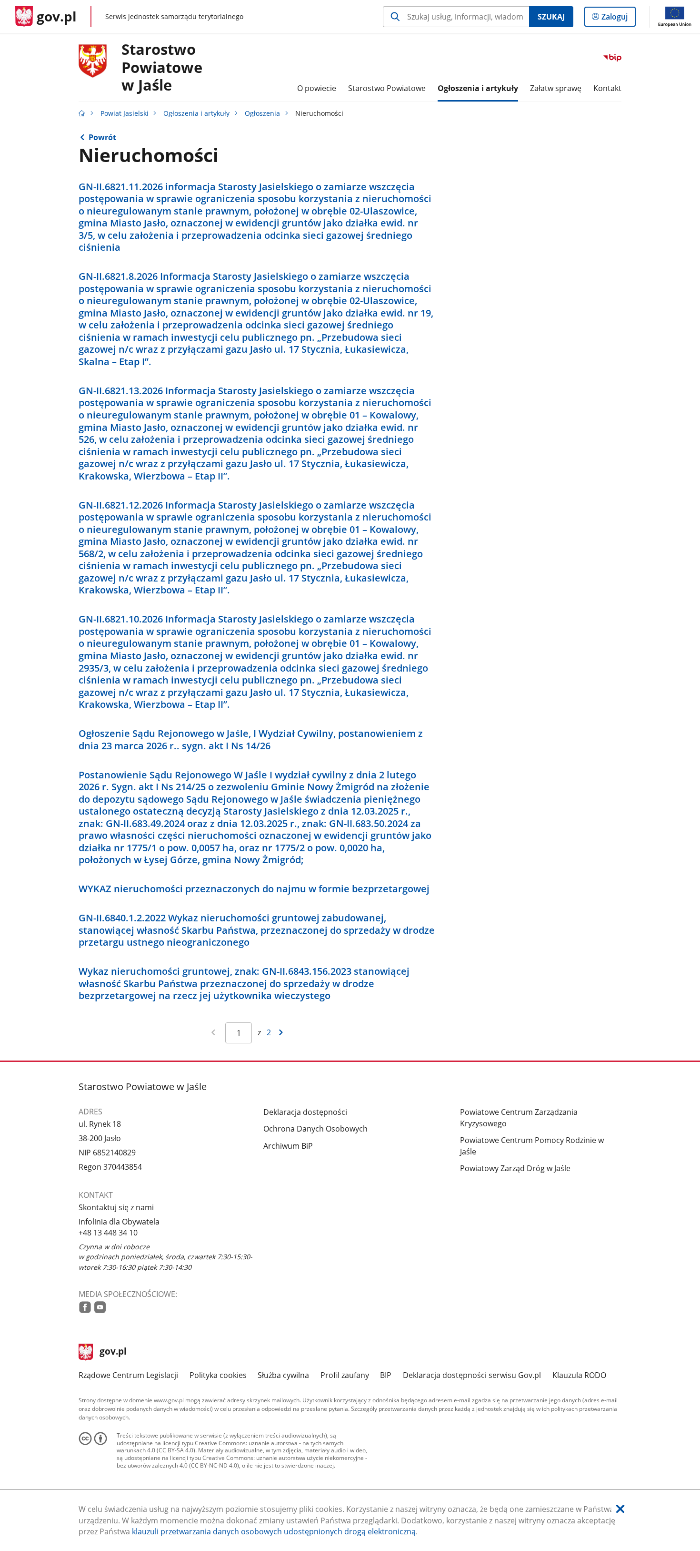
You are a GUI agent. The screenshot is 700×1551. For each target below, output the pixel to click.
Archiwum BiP (288, 1146)
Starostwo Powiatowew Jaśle (161, 67)
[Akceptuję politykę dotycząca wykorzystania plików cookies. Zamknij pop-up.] (620, 1509)
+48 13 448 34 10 (108, 1232)
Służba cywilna (283, 1375)
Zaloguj (618, 19)
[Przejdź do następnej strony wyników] (281, 1033)
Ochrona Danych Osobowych (315, 1128)
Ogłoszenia (262, 113)
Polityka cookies (218, 1375)
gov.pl (113, 1352)
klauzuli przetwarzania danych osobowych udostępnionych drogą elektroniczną (274, 1531)
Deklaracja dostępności (305, 1112)
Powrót (102, 137)
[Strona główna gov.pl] (82, 113)
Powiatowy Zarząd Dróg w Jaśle (515, 1168)
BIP (385, 1375)
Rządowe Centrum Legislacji (128, 1375)
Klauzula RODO (579, 1375)
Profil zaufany (344, 1375)
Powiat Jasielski (124, 113)
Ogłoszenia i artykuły (196, 113)
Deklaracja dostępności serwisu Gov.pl (472, 1375)
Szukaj (551, 16)
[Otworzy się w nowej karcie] (85, 1307)
